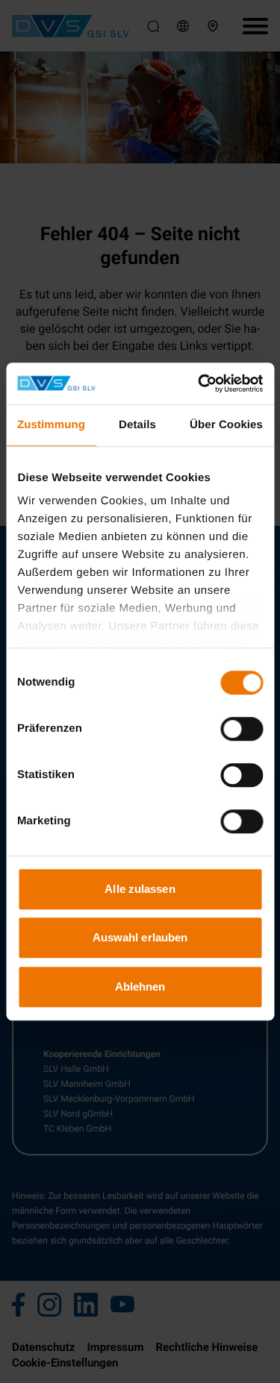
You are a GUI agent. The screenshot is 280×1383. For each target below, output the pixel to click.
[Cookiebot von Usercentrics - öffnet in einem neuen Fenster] (199, 383)
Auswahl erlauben (140, 937)
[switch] (241, 729)
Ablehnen (140, 986)
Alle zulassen (140, 888)
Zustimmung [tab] (51, 424)
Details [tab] (137, 424)
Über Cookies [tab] (226, 424)
